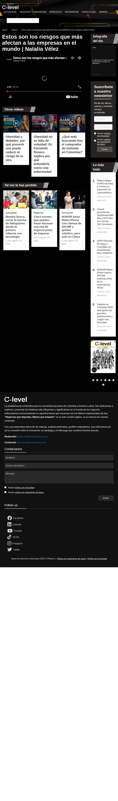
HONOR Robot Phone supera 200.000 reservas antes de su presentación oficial (104, 278)
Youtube (18, 531)
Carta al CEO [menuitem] (89, 12)
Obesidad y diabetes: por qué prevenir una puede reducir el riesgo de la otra (15, 148)
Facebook (18, 518)
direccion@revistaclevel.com (31, 442)
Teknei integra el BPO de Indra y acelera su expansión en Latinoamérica (105, 186)
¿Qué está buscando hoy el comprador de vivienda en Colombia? (72, 144)
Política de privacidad (97, 558)
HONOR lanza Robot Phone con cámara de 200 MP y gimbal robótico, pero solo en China (71, 226)
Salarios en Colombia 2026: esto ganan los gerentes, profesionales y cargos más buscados (105, 313)
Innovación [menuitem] (40, 12)
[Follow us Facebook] (10, 518)
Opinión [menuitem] (103, 12)
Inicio (4, 30)
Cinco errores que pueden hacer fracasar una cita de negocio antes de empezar (43, 225)
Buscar (10, 16)
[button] (93, 380)
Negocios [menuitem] (25, 12)
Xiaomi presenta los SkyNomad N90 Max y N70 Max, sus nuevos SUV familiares (105, 216)
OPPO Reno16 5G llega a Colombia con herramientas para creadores (104, 247)
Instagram (18, 543)
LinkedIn (17, 524)
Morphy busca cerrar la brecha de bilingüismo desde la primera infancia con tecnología (16, 226)
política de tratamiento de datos (104, 141)
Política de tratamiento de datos (71, 558)
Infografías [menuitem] (72, 12)
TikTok (16, 537)
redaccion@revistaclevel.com (33, 436)
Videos (14, 30)
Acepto (104, 134)
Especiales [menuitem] (55, 12)
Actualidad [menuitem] (10, 12)
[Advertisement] (59, 602)
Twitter (16, 549)
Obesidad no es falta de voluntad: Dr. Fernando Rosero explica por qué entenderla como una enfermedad (43, 154)
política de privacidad (104, 134)
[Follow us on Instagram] (10, 543)
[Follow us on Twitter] (10, 549)
